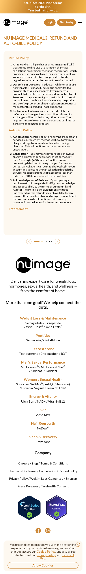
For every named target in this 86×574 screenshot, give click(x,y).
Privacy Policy (18, 478)
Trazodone (43, 442)
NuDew (43, 428)
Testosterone (43, 349)
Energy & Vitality (43, 396)
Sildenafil (37, 371)
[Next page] (57, 241)
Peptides (43, 335)
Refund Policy (68, 471)
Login (50, 22)
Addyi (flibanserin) (57, 384)
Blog (35, 463)
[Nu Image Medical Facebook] (38, 530)
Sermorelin (33, 340)
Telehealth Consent (55, 486)
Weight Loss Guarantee (46, 478)
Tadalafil (51, 371)
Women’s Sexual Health (43, 379)
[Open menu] (79, 22)
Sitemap (71, 478)
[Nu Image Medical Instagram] (47, 530)
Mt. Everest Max (53, 367)
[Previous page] (29, 241)
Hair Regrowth (43, 423)
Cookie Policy (46, 551)
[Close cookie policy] (77, 544)
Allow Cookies (43, 565)
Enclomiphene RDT (54, 353)
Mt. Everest (30, 367)
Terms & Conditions (54, 463)
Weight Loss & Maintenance (43, 318)
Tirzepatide (53, 323)
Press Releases (28, 486)
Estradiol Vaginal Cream (37, 388)
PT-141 (61, 388)
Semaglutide (34, 323)
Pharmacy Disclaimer (22, 471)
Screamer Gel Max (29, 384)
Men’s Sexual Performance (43, 362)
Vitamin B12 (56, 401)
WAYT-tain (53, 327)
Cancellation (47, 471)
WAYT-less (34, 327)
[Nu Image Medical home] (16, 22)
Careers (23, 463)
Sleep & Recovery (43, 437)
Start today (66, 22)
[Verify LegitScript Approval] (29, 507)
